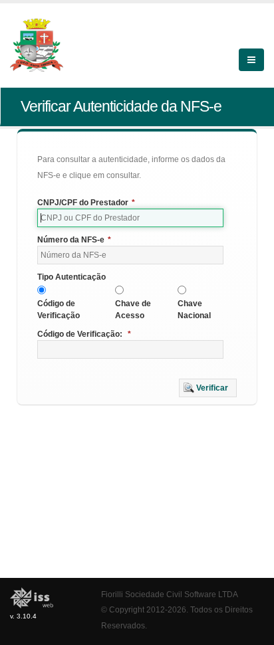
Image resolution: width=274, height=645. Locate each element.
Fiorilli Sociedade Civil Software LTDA (169, 594)
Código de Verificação (58, 309)
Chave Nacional (194, 309)
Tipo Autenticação (71, 277)
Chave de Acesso (133, 309)
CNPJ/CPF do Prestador (86, 202)
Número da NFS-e (74, 239)
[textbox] (130, 218)
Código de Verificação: (84, 334)
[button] (208, 388)
